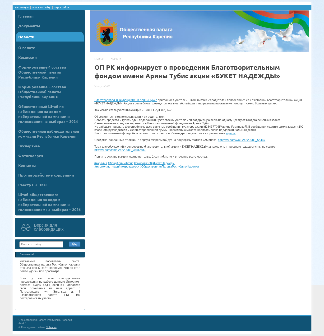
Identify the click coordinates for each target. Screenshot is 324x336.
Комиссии (27, 57)
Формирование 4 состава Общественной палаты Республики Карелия (42, 72)
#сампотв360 (143, 163)
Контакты (27, 165)
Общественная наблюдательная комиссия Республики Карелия (48, 134)
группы (231, 133)
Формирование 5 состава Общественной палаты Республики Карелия (42, 91)
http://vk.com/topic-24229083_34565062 (120, 150)
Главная (25, 16)
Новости (26, 36)
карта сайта (62, 7)
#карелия (100, 163)
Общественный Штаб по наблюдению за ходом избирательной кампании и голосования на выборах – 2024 (48, 114)
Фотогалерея (30, 155)
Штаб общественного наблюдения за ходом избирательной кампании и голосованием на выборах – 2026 (49, 202)
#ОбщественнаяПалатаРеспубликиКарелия (169, 166)
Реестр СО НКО (32, 184)
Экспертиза (29, 145)
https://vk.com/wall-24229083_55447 (241, 140)
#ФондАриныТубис (120, 163)
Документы (29, 25)
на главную (21, 7)
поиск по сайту (41, 7)
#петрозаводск (129, 166)
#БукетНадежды (164, 163)
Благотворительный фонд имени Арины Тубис (125, 100)
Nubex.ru (51, 327)
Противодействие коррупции (46, 175)
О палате (26, 47)
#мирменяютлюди (106, 166)
